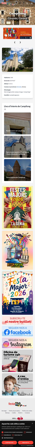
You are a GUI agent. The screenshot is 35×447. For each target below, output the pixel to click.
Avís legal (4, 410)
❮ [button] (14, 42)
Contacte (27, 413)
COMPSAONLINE (29, 445)
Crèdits (14, 413)
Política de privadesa (14, 410)
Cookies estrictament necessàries (13, 432)
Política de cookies (27, 410)
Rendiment (29, 432)
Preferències (7, 435)
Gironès (19, 87)
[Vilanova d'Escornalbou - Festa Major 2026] (17, 33)
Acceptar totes (9, 442)
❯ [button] (20, 42)
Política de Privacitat (7, 445)
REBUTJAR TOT (25, 442)
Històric (20, 413)
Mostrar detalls (8, 438)
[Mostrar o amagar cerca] (27, 3)
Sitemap (7, 413)
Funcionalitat (18, 435)
